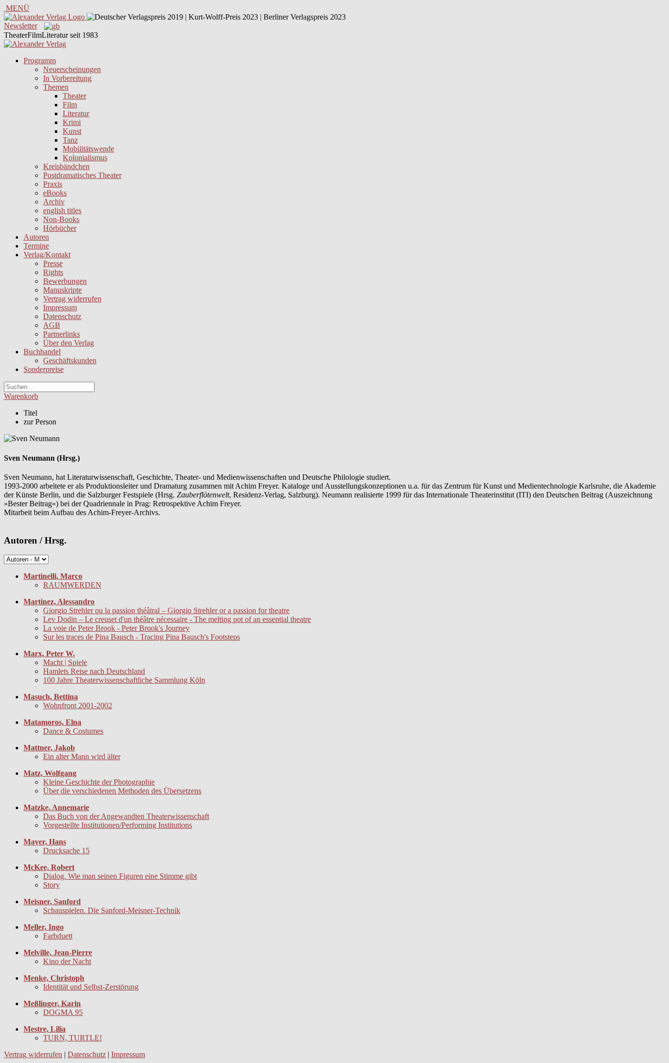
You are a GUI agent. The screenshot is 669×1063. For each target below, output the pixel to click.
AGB (51, 325)
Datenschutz (62, 316)
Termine (36, 246)
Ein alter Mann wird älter (81, 756)
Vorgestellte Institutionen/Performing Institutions (117, 825)
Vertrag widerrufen (72, 299)
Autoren (36, 237)
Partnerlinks (61, 334)
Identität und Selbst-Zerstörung (91, 987)
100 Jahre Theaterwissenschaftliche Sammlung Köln (124, 680)
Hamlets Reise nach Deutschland (94, 671)
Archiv (54, 202)
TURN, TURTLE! (72, 1038)
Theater (74, 96)
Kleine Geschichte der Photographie (99, 782)
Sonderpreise (44, 369)
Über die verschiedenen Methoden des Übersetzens (122, 791)
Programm (40, 60)
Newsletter (20, 26)
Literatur (76, 113)
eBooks (55, 193)
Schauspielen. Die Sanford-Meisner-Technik (111, 910)
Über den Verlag (68, 343)
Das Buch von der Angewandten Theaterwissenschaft (126, 816)
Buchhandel (42, 351)
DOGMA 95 (63, 1012)
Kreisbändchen (66, 166)
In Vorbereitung (67, 78)
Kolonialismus (85, 157)
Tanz (70, 140)
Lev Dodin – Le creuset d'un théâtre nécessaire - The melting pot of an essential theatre (177, 619)
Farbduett (57, 936)
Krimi (72, 122)
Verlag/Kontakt (47, 254)
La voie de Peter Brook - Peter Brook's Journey (116, 628)
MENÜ (16, 8)
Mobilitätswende (88, 149)
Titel (30, 413)
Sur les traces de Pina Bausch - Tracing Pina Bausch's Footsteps (141, 637)
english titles (62, 210)
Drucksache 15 (66, 850)
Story (51, 885)
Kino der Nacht (67, 961)
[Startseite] (35, 44)
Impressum (60, 307)
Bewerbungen (65, 281)
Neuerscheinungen (72, 69)
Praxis (52, 184)
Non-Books (61, 219)
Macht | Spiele (65, 662)
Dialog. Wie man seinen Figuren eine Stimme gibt (120, 876)
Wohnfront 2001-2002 (77, 705)
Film (70, 104)
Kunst (72, 131)
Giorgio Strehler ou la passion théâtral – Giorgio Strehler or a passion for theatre (166, 610)
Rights (53, 272)
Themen (56, 87)
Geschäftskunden (69, 360)
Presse (53, 263)
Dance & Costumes (73, 731)
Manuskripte (62, 290)
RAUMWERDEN (72, 585)
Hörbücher (59, 228)
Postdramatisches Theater (82, 175)
